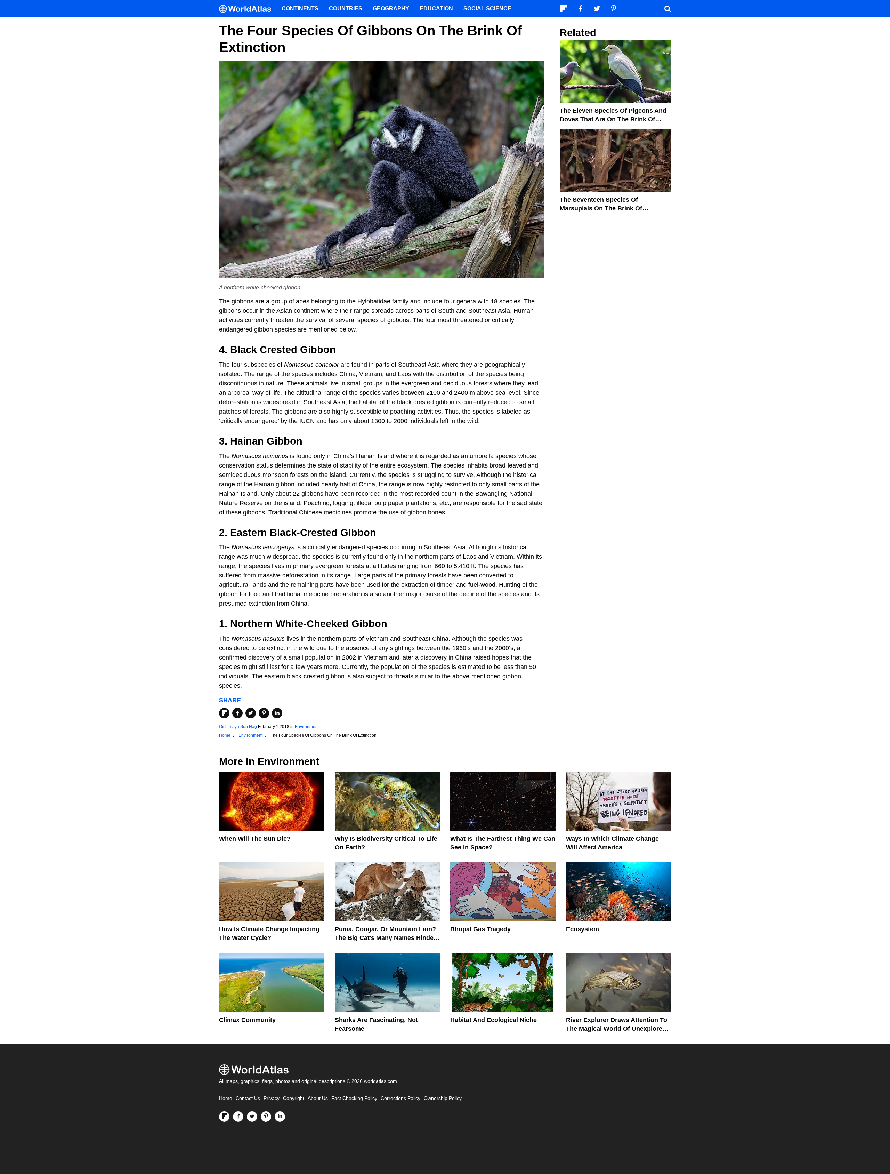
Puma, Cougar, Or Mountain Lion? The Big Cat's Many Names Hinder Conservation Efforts (385, 938)
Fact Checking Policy (354, 1098)
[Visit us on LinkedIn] (280, 1116)
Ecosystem (582, 929)
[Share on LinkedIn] (277, 713)
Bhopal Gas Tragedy (480, 929)
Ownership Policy (443, 1098)
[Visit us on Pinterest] (266, 1116)
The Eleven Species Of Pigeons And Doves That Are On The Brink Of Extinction (613, 119)
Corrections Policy (400, 1098)
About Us (318, 1098)
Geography (391, 8)
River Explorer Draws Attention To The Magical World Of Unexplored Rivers (616, 1028)
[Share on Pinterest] (264, 713)
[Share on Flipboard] (224, 713)
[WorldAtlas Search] (667, 8)
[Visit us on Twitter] (252, 1116)
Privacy (272, 1098)
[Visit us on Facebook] (238, 1116)
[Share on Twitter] (250, 713)
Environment (307, 726)
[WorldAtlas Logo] (247, 9)
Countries (345, 8)
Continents (300, 8)
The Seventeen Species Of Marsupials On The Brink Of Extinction (601, 208)
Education (436, 8)
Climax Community (247, 1019)
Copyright (293, 1098)
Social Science (487, 8)
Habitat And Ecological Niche (493, 1019)
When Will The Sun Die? (255, 838)
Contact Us (248, 1098)
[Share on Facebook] (237, 713)
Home (225, 1098)
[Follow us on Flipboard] (224, 1116)
